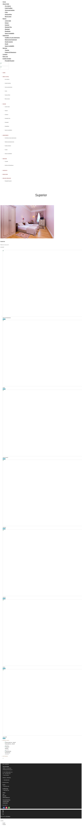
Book (4, 319)
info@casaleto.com (6, 797)
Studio (6, 44)
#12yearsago (7, 752)
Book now (5, 56)
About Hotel (6, 4)
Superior (7, 25)
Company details (6, 801)
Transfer (7, 50)
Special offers (8, 14)
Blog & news (8, 16)
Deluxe (7, 23)
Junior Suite (8, 20)
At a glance (8, 6)
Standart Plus (8, 27)
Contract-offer (5, 803)
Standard (7, 29)
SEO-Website (8, 816)
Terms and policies (10, 10)
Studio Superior (9, 41)
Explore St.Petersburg (10, 52)
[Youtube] (3, 811)
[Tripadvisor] (3, 814)
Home (4, 1)
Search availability (9, 46)
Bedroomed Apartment (11, 39)
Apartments (6, 35)
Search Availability (9, 33)
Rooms (4, 18)
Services (5, 48)
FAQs (6, 12)
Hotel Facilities (8, 8)
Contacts (5, 54)
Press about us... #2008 (10, 743)
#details (6, 748)
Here (3, 794)
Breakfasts (7, 31)
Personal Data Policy (6, 799)
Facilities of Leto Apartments (12, 37)
